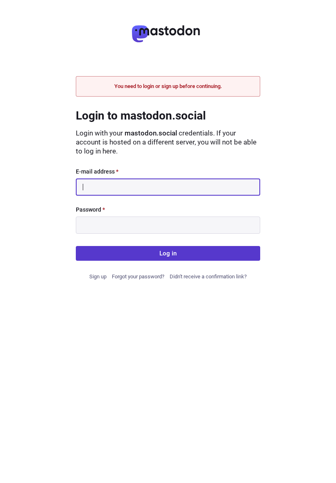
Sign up (98, 276)
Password (90, 209)
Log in (168, 253)
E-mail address (97, 171)
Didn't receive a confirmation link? (208, 276)
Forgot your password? (138, 276)
